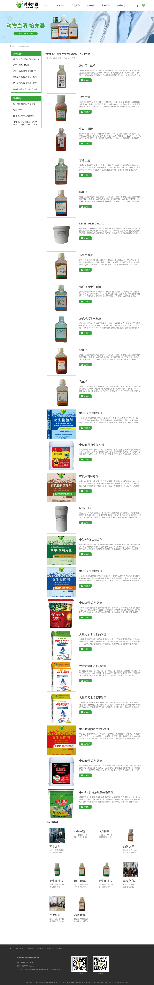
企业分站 (118, 982)
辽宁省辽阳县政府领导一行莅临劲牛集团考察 (27, 83)
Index (111, 982)
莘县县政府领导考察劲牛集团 (25, 77)
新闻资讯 (91, 5)
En (138, 6)
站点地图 (125, 982)
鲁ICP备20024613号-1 (84, 982)
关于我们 (60, 5)
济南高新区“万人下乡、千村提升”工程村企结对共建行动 (27, 89)
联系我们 (121, 5)
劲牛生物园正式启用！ (22, 65)
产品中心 (76, 5)
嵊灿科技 (104, 982)
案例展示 (106, 5)
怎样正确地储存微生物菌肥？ (25, 71)
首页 (45, 5)
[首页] (26, 5)
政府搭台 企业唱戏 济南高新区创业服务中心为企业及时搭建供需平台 (27, 59)
